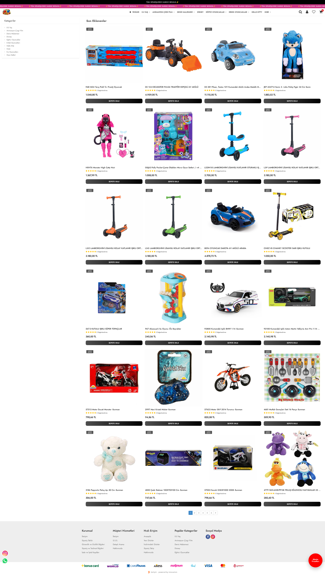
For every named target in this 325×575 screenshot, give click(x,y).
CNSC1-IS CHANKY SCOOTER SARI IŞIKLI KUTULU (287, 248)
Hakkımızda (117, 548)
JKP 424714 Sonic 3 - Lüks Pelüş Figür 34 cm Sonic (287, 87)
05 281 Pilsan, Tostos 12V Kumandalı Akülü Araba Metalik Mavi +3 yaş (232, 87)
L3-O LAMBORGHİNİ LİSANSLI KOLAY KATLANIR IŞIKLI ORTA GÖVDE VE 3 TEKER (114, 248)
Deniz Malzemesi (185, 12)
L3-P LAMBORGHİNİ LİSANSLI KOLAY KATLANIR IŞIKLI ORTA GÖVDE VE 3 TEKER (292, 167)
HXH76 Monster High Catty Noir (100, 167)
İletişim (85, 536)
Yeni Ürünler (149, 540)
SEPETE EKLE (114, 101)
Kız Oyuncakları (12, 52)
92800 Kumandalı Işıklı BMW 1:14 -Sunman (224, 329)
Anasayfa (147, 536)
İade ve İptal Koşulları (90, 552)
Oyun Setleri (11, 55)
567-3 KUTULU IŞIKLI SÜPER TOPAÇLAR (104, 329)
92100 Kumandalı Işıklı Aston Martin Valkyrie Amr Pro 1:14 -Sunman (292, 329)
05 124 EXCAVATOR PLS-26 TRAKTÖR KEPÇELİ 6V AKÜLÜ (171, 87)
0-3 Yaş (145, 12)
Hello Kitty (257, 12)
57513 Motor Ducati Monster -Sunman (103, 409)
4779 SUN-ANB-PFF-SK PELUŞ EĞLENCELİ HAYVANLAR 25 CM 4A (292, 490)
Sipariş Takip (149, 548)
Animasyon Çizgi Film (162, 12)
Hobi (267, 12)
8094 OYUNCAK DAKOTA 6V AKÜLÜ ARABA (225, 248)
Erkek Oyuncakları (238, 12)
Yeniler (135, 12)
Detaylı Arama (118, 544)
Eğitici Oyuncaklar (215, 12)
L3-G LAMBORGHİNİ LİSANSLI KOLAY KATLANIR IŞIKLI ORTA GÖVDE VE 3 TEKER (173, 248)
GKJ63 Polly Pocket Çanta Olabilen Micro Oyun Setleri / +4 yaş (173, 167)
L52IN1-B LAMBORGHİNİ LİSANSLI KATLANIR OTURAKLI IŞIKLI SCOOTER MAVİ (232, 167)
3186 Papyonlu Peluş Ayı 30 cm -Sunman (104, 490)
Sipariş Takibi (87, 540)
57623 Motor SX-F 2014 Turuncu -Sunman (223, 409)
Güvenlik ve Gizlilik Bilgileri (93, 544)
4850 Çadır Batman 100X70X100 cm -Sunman (166, 490)
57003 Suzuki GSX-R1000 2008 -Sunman (223, 490)
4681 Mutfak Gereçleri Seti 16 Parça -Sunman (284, 409)
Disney (200, 12)
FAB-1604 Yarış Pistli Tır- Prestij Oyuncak (104, 87)
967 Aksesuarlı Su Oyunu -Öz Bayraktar (163, 329)
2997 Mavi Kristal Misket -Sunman (160, 409)
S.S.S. (115, 540)
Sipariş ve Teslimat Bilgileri (93, 548)
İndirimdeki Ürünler (152, 544)
